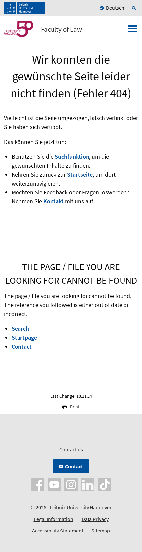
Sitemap (100, 530)
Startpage (24, 337)
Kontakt (53, 201)
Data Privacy (95, 519)
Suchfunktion (72, 156)
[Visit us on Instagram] (71, 484)
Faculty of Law (61, 29)
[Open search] (135, 8)
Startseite (80, 174)
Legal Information (53, 519)
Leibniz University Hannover (81, 507)
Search (20, 328)
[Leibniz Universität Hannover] (24, 8)
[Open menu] (132, 30)
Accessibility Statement (57, 530)
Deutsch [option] (115, 7)
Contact (22, 346)
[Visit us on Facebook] (37, 484)
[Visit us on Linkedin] (88, 484)
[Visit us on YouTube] (54, 484)
